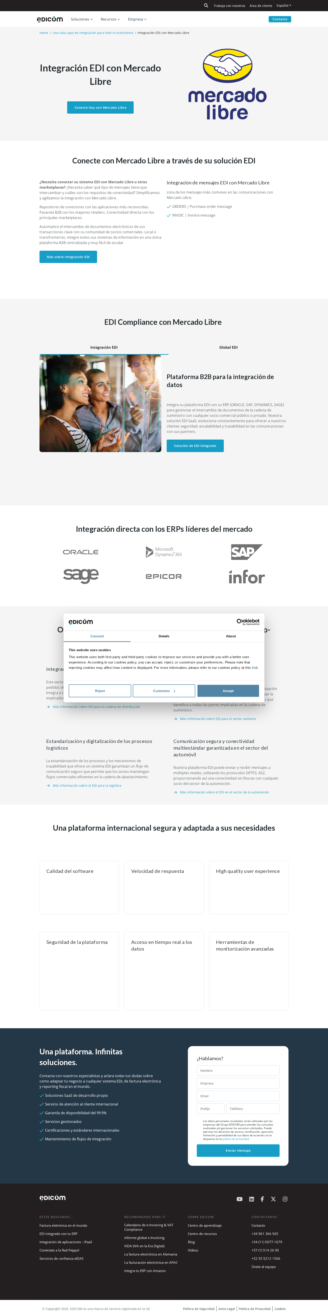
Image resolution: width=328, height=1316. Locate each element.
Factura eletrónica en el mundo (63, 1225)
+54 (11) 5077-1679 (266, 1242)
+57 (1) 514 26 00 (265, 1250)
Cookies (280, 1309)
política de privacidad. (235, 1139)
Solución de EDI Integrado (195, 446)
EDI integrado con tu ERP (58, 1233)
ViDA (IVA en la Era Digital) (144, 1246)
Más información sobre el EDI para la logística (87, 785)
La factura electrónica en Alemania (150, 1254)
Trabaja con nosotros (229, 6)
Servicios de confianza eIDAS (61, 1258)
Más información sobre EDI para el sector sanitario (218, 719)
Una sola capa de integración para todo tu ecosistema (93, 33)
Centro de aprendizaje (205, 1225)
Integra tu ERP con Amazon (145, 1270)
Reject (100, 690)
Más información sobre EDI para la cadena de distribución (96, 707)
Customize (161, 690)
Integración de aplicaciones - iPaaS (65, 1242)
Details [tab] (164, 636)
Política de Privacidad (255, 1309)
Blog (191, 1242)
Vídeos (193, 1250)
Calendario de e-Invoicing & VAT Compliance (148, 1227)
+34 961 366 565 (264, 1233)
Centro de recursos (202, 1233)
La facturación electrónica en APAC (151, 1262)
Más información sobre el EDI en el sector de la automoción (224, 792)
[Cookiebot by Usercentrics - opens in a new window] (239, 622)
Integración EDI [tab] (104, 347)
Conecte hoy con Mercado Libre (101, 107)
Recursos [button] (108, 19)
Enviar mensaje (238, 1150)
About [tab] (231, 636)
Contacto (279, 19)
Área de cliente (261, 6)
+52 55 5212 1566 (265, 1258)
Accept (228, 690)
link (255, 667)
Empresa (135, 19)
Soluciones (80, 19)
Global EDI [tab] (228, 347)
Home (43, 33)
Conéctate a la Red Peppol (59, 1250)
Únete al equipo (263, 1266)
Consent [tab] (97, 636)
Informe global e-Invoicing (144, 1237)
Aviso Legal (226, 1309)
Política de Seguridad (199, 1309)
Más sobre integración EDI (68, 257)
